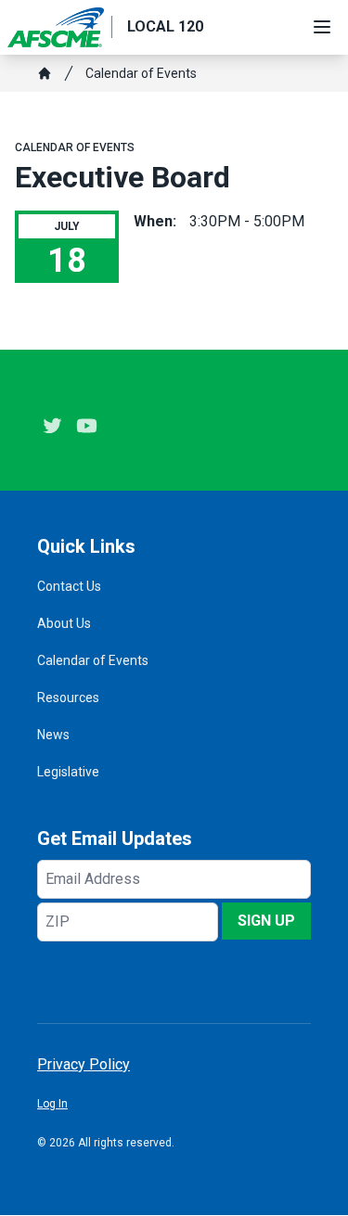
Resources (68, 697)
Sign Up (266, 920)
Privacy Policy (83, 1064)
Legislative (68, 771)
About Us (64, 623)
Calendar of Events (141, 73)
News (53, 734)
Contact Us (69, 586)
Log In (52, 1103)
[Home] (44, 73)
